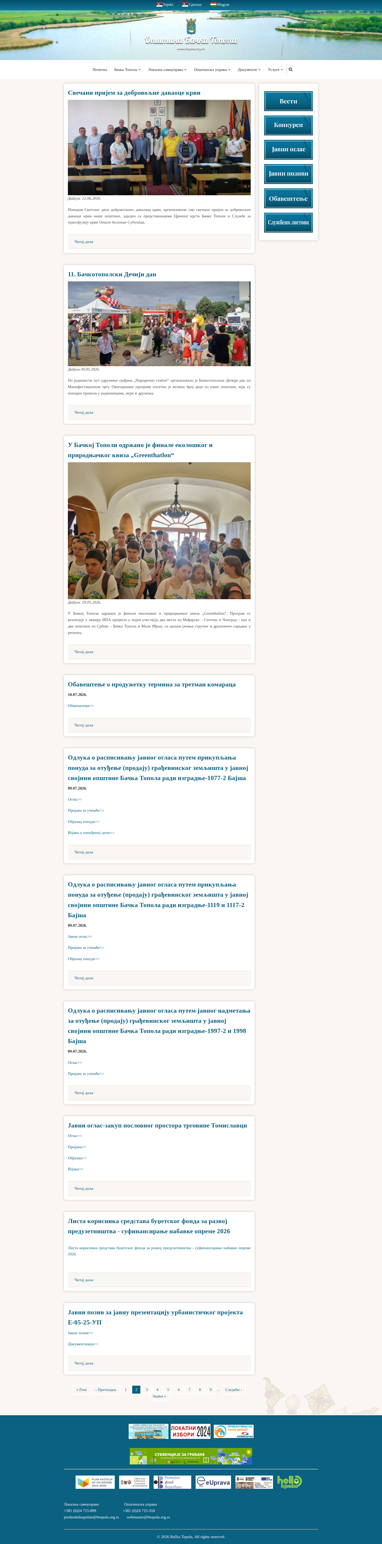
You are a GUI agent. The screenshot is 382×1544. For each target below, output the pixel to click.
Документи (248, 69)
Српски (195, 4)
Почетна (100, 69)
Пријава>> (77, 1147)
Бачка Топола (126, 69)
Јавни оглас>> (80, 936)
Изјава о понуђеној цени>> (91, 832)
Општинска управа (211, 69)
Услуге (274, 69)
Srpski (168, 4)
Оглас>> (75, 799)
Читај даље (84, 241)
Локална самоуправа (166, 69)
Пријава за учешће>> (86, 810)
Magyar (223, 4)
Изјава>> (75, 1169)
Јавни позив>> (80, 1333)
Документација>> (83, 1344)
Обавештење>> (81, 705)
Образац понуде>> (83, 821)
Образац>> (77, 1158)
